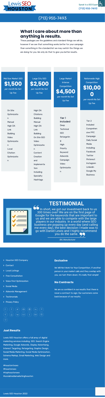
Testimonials (12, 297)
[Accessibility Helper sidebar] (101, 3)
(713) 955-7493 (52, 18)
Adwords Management (16, 291)
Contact (10, 265)
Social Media (11, 286)
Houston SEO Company (17, 260)
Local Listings (12, 270)
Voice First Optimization (17, 281)
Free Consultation (14, 276)
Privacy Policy (12, 302)
